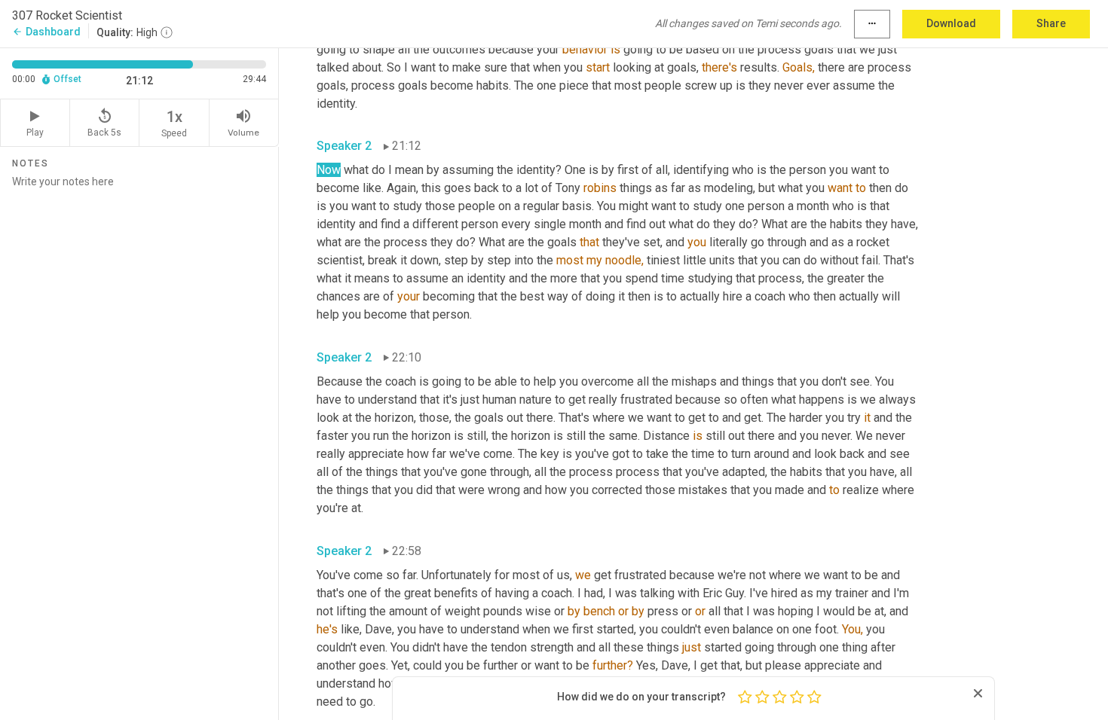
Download (951, 23)
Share (1051, 23)
